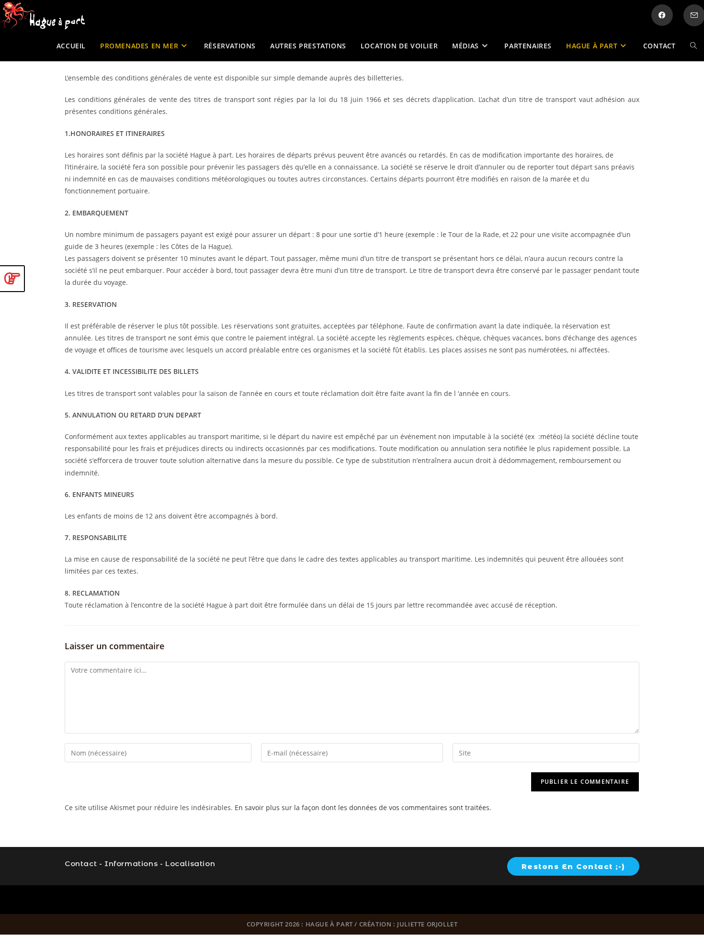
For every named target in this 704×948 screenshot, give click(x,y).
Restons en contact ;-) (573, 866)
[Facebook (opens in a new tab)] (662, 15)
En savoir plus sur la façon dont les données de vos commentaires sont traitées (362, 807)
